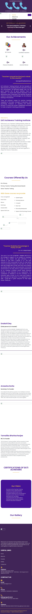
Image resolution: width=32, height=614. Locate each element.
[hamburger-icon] (29, 15)
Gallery (14, 21)
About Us (15, 17)
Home (14, 15)
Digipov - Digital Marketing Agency (15, 612)
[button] (2, 26)
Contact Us (15, 23)
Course (14, 19)
